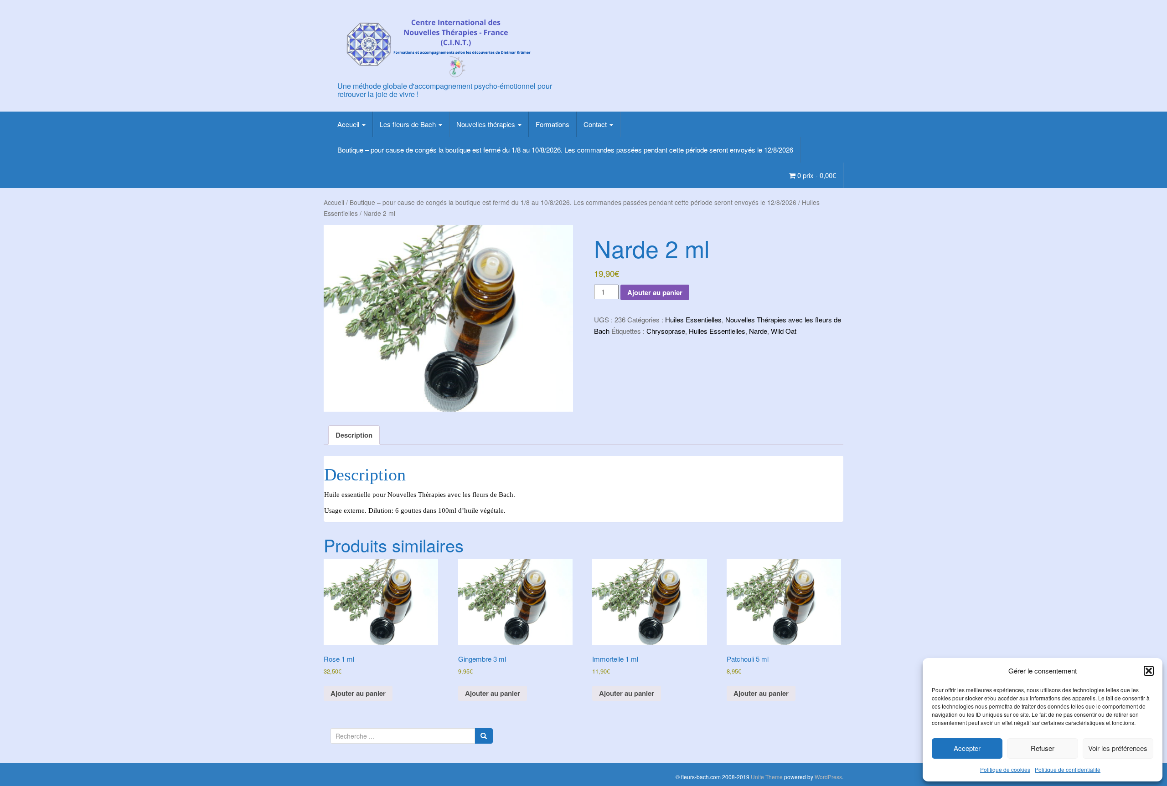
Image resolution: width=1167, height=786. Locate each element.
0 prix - (815, 175)
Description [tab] (354, 435)
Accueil (349, 124)
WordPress (828, 777)
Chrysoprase (665, 331)
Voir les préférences (1117, 748)
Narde (758, 331)
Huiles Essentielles (693, 319)
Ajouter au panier (654, 292)
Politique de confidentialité (1067, 769)
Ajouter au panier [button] (358, 693)
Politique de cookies (1005, 769)
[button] (1148, 670)
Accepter (967, 748)
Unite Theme (767, 777)
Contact (596, 124)
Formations (552, 124)
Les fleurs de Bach (409, 124)
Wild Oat (783, 331)
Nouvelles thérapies (486, 124)
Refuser (1042, 748)
